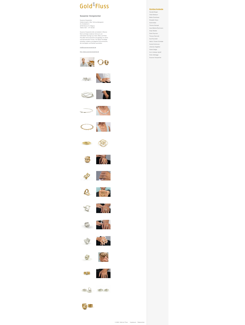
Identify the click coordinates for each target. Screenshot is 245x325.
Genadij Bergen (153, 12)
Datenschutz (141, 322)
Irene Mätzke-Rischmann (156, 28)
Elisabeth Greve (153, 20)
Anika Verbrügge (153, 55)
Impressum (133, 322)
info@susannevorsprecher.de (88, 47)
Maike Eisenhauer (154, 17)
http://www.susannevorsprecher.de (89, 52)
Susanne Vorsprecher (155, 57)
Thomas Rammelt (154, 36)
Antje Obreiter (153, 31)
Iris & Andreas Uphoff (155, 52)
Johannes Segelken (154, 47)
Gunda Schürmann (154, 44)
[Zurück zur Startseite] (94, 5)
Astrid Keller (152, 23)
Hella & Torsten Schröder (156, 41)
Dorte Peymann (153, 33)
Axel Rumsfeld (153, 39)
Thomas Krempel (154, 25)
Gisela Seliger (153, 49)
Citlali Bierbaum (153, 15)
